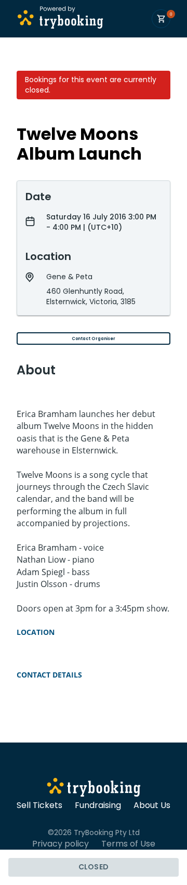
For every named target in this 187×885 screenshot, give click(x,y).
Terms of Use (128, 844)
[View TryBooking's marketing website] (94, 789)
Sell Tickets (39, 805)
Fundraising (98, 805)
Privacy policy (60, 844)
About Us (151, 805)
